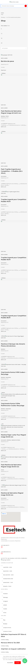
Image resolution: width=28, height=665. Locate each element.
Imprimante (8, 377)
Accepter (17, 662)
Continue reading (5, 639)
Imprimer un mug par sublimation (13, 649)
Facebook (5, 593)
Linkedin (5, 605)
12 (1, 33)
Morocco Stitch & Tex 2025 (10, 643)
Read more (3, 70)
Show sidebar (4, 25)
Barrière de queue (7, 61)
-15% (2, 485)
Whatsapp (5, 597)
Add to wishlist (4, 58)
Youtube (5, 608)
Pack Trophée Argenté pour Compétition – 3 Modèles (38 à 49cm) (11, 171)
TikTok (4, 612)
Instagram (5, 601)
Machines (3, 116)
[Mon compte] (26, 2)
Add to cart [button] (3, 126)
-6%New (3, 336)
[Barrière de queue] (4, 55)
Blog (4, 620)
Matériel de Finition (16, 440)
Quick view (10, 55)
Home (2, 13)
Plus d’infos (10, 662)
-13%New (3, 191)
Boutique (5, 623)
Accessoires (3, 176)
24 (1, 43)
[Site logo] (14, 1)
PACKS (7, 116)
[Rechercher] (26, 6)
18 (1, 38)
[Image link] (14, 529)
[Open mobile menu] (1, 2)
